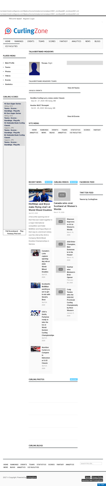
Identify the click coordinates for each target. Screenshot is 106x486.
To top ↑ (101, 485)
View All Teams (74, 88)
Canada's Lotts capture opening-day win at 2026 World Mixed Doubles (46, 261)
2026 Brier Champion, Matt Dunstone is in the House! (71, 248)
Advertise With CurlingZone (92, 480)
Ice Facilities (11, 46)
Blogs (97, 41)
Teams (41, 41)
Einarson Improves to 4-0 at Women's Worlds (70, 224)
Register (26, 19)
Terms (87, 477)
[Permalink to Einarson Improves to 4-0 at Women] (61, 221)
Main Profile (9, 63)
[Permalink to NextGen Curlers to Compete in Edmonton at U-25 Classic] (35, 348)
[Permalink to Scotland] (35, 285)
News (87, 41)
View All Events (73, 116)
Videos (7, 75)
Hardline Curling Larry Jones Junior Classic (47, 98)
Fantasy (63, 41)
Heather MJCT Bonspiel (39, 105)
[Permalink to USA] (35, 312)
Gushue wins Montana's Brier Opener (71, 272)
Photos (8, 71)
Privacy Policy (97, 477)
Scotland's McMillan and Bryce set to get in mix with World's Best (46, 292)
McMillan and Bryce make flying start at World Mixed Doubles (40, 206)
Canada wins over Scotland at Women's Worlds (65, 206)
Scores (52, 41)
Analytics (76, 41)
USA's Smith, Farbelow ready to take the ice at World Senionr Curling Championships (48, 323)
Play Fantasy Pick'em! (15, 232)
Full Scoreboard (12, 231)
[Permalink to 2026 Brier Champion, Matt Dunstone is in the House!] (61, 243)
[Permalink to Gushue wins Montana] (61, 268)
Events (31, 41)
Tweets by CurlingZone (88, 199)
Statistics (9, 84)
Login (33, 19)
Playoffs (16, 111)
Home (7, 41)
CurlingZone (31, 477)
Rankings (19, 41)
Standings (8, 111)
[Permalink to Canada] (35, 252)
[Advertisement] (14, 187)
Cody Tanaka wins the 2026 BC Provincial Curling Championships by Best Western (73, 300)
